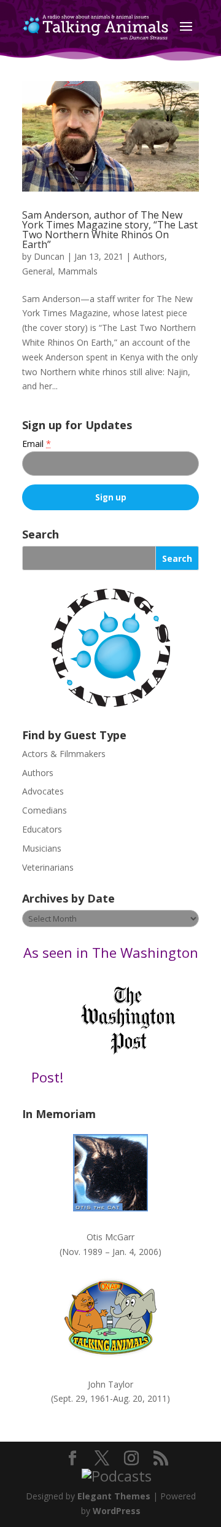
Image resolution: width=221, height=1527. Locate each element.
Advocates (43, 791)
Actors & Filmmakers (64, 754)
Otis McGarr (110, 1237)
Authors (149, 256)
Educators (42, 829)
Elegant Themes (113, 1496)
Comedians (44, 810)
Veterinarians (48, 867)
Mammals (78, 271)
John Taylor (110, 1384)
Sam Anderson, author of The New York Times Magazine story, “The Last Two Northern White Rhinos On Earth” (110, 229)
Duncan (49, 256)
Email (36, 443)
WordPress (117, 1511)
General (37, 271)
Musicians (41, 848)
